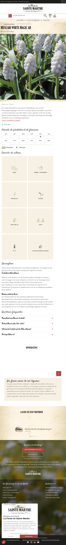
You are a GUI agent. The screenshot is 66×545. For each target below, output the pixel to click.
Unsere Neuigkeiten (33, 20)
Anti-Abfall (20, 20)
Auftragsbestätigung (51, 495)
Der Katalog (9, 1)
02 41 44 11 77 (33, 454)
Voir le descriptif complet (11, 120)
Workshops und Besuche (11, 492)
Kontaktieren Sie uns (33, 449)
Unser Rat (46, 20)
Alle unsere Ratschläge (52, 497)
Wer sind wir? (7, 487)
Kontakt (3, 1)
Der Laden (15, 1)
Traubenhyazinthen (9, 24)
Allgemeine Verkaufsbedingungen (30, 540)
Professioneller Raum (23, 1)
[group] (33, 430)
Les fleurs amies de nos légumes (23, 381)
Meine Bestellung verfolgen (54, 487)
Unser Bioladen (8, 495)
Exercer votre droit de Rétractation (50, 540)
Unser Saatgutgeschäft (10, 490)
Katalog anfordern (51, 492)
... (1, 24)
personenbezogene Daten (13, 540)
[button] (16, 16)
